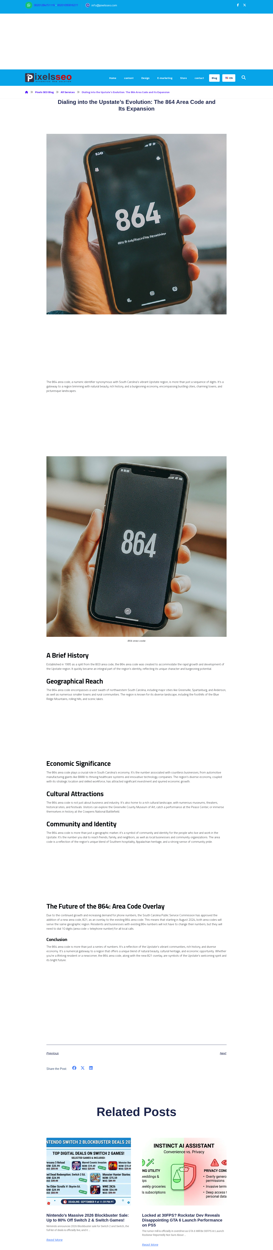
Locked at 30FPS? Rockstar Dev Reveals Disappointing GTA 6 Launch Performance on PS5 (182, 1220)
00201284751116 (44, 5)
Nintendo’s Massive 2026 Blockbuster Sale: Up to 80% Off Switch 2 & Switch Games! (87, 1217)
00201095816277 (67, 5)
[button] (238, 5)
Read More (54, 1239)
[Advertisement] (136, 41)
